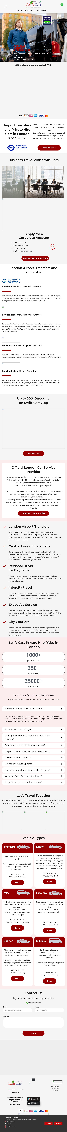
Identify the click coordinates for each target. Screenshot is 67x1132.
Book (17, 882)
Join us (47, 22)
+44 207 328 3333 (34, 7)
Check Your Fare (49, 148)
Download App (33, 453)
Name (37, 1007)
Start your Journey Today (33, 513)
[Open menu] (5, 6)
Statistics (9, 1125)
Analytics (9, 1123)
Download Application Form (35, 258)
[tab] (33, 708)
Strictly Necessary (11, 1121)
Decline (58, 1123)
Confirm (48, 1123)
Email (4, 1007)
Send (33, 1033)
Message (6, 1016)
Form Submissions (11, 1127)
